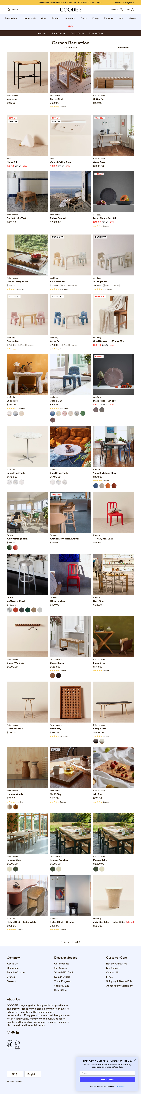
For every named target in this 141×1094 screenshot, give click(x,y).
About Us (12, 963)
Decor (84, 18)
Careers (11, 981)
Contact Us (112, 972)
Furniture (108, 18)
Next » (76, 941)
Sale (70, 26)
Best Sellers (11, 18)
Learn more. (119, 1086)
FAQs (109, 977)
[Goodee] (70, 10)
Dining (95, 18)
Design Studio (62, 977)
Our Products (61, 963)
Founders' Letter (16, 972)
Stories (11, 977)
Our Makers (60, 968)
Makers (132, 18)
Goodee (18, 1081)
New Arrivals (29, 18)
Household (70, 18)
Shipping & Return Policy (120, 981)
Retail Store (60, 990)
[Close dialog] (134, 1060)
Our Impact (13, 968)
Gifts (43, 18)
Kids (121, 18)
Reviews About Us (116, 963)
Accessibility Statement (119, 985)
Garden (55, 18)
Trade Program (62, 981)
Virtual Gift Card (63, 972)
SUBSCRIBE (107, 1079)
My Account (113, 968)
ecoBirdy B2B (62, 985)
